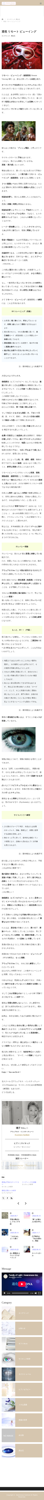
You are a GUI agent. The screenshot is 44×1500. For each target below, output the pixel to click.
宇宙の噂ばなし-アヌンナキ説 (15, 1222)
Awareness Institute (23, 1495)
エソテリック (6, 36)
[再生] (4, 1293)
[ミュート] (36, 1293)
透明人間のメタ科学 (9, 1190)
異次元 (13, 36)
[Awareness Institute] (9, 3)
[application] (22, 1284)
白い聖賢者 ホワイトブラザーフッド (15, 1255)
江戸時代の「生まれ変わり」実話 (36, 1239)
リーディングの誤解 (29, 1182)
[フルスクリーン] (39, 1293)
